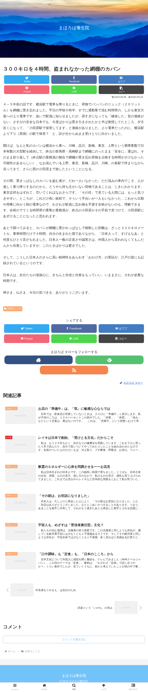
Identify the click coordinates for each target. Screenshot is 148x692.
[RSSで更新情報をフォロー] (74, 370)
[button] (136, 459)
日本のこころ (14, 308)
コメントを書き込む (74, 639)
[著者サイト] (38, 360)
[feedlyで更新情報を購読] (109, 360)
